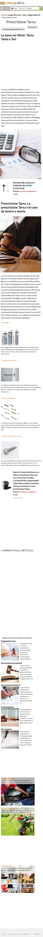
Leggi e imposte (34, 15)
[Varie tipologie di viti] (10, 412)
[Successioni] (10, 740)
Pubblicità (37, 934)
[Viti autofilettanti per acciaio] (10, 450)
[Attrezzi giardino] (18, 821)
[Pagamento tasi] (10, 651)
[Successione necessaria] (10, 673)
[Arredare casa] (18, 879)
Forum (15, 8)
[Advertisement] (21, 64)
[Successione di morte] (10, 695)
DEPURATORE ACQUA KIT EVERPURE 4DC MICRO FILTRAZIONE (24, 185)
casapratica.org (14, 15)
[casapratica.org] (12, 3)
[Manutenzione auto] (18, 791)
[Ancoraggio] (10, 336)
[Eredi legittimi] (10, 717)
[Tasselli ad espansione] (10, 374)
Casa (24, 15)
